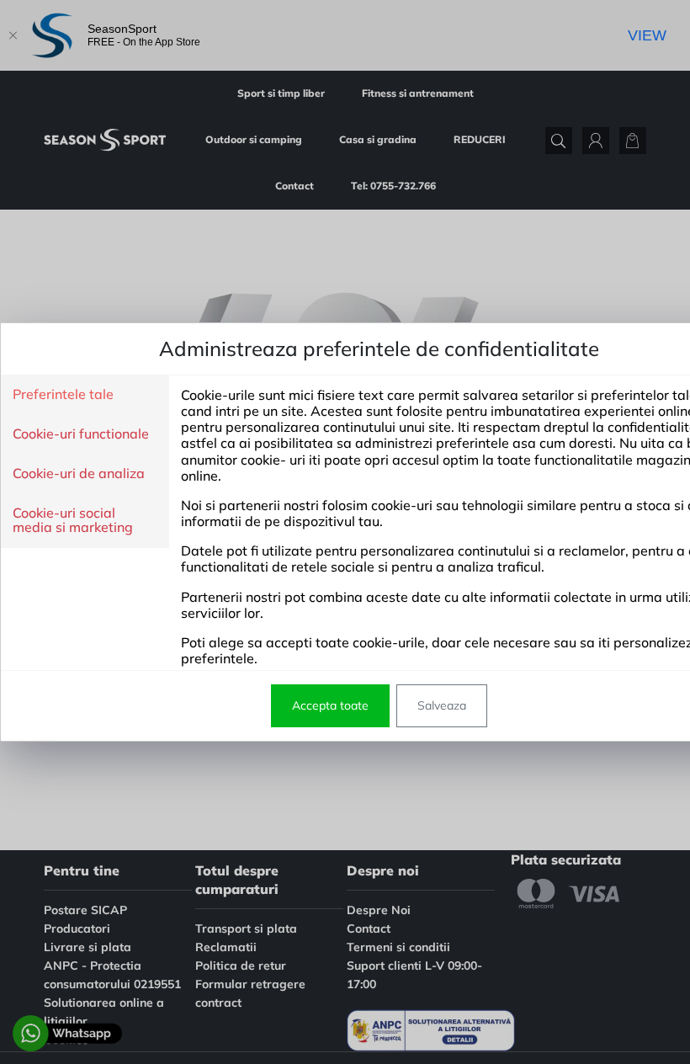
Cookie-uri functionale (81, 434)
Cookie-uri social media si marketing (73, 520)
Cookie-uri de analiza (79, 473)
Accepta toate (330, 705)
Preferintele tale (63, 394)
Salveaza (441, 705)
